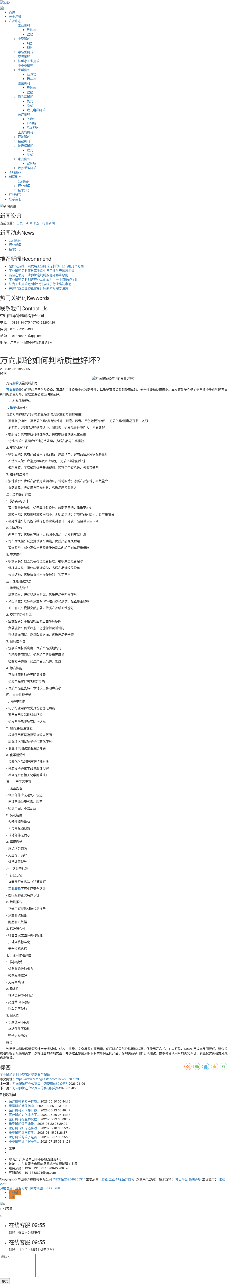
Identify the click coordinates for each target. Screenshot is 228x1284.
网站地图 (36, 1188)
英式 (30, 154)
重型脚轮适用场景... (23, 1123)
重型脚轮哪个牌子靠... (24, 1141)
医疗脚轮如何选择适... (24, 1128)
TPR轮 (31, 123)
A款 (29, 43)
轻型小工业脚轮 (29, 61)
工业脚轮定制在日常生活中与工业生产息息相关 (41, 270)
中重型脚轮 (25, 65)
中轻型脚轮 (25, 52)
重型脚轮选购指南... (23, 1105)
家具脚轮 (24, 159)
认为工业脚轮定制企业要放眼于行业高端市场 (40, 283)
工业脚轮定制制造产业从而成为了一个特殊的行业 (43, 279)
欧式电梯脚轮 (36, 110)
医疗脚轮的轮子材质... (24, 1101)
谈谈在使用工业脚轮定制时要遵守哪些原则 (38, 275)
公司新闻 (24, 181)
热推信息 (6, 1188)
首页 (12, 12)
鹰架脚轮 (24, 83)
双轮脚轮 (24, 136)
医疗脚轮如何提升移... (24, 1110)
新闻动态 (15, 176)
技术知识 (24, 190)
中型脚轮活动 (28, 1074)
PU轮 (30, 118)
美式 (30, 101)
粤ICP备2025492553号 (69, 1179)
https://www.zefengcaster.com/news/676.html (47, 1079)
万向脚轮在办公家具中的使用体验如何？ (40, 1083)
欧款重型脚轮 (27, 167)
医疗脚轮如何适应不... (24, 1114)
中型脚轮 (24, 38)
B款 (29, 47)
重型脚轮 (24, 69)
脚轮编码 (15, 172)
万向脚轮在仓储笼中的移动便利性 (35, 1088)
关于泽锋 (15, 16)
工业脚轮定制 (9, 1074)
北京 (222, 1179)
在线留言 (15, 194)
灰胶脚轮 (24, 56)
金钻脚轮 (24, 141)
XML (57, 1188)
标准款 (31, 78)
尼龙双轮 (33, 127)
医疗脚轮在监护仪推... (24, 1119)
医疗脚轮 (24, 114)
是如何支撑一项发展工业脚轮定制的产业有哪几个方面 (46, 266)
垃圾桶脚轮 (25, 145)
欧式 (30, 105)
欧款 (30, 34)
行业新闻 (24, 185)
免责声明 (195, 1179)
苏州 (3, 1183)
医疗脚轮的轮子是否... (24, 1137)
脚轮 (105, 1179)
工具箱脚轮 (25, 132)
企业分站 (21, 1188)
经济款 (31, 29)
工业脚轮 (24, 25)
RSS (48, 1188)
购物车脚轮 (25, 96)
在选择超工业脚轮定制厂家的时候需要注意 (38, 288)
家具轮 (31, 163)
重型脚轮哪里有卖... (23, 1132)
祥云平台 (181, 1179)
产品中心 (15, 20)
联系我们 (15, 199)
